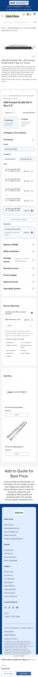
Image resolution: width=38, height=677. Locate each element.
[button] (3, 15)
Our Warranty (9, 579)
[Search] (34, 22)
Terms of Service (10, 596)
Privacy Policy (9, 593)
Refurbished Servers (12, 528)
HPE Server (8, 553)
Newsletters (8, 582)
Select (17, 414)
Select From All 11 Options (19, 219)
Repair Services (10, 535)
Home (3, 28)
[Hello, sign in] (24, 14)
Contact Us (8, 575)
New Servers (9, 525)
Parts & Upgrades (10, 560)
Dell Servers (8, 550)
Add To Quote (8, 673)
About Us (28, 6)
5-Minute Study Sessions (13, 539)
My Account (8, 572)
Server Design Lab (11, 532)
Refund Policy (9, 586)
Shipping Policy (10, 589)
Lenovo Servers (10, 557)
